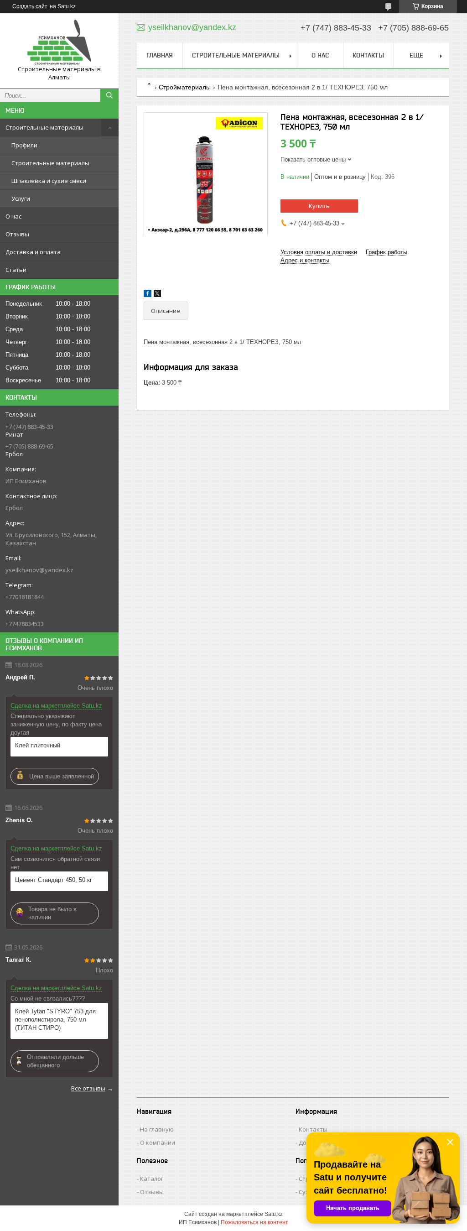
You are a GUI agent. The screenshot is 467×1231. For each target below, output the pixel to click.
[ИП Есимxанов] (59, 42)
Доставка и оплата (33, 252)
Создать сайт (29, 6)
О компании (157, 1142)
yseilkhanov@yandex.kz (39, 570)
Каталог (151, 1178)
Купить (319, 206)
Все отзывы (88, 1088)
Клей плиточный (37, 745)
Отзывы (17, 234)
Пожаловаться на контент (254, 1222)
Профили (24, 145)
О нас (13, 216)
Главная (159, 55)
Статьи (15, 270)
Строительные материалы (44, 127)
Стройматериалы (185, 87)
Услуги (20, 198)
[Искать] (109, 95)
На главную (157, 1129)
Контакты (368, 55)
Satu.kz (274, 1214)
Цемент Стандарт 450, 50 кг (53, 879)
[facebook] (147, 295)
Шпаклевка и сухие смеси (48, 181)
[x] (157, 295)
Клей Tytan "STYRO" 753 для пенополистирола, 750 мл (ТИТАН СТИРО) (55, 1019)
